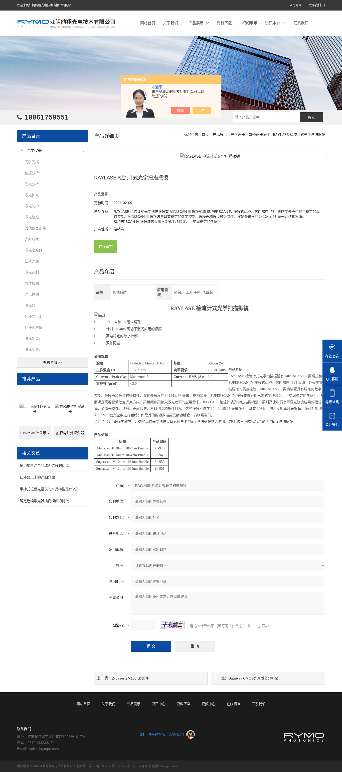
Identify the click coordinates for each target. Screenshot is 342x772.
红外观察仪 (33, 327)
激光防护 (32, 206)
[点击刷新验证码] (172, 625)
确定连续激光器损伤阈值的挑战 (44, 501)
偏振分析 (32, 173)
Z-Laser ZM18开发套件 (130, 678)
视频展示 (249, 23)
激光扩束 (32, 195)
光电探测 (32, 294)
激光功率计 (33, 349)
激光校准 (32, 217)
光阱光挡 (32, 162)
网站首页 (147, 23)
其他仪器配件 (35, 228)
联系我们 (315, 5)
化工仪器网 (139, 766)
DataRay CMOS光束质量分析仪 (253, 678)
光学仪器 (34, 150)
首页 (205, 135)
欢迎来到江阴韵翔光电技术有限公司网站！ (45, 5)
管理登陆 (154, 766)
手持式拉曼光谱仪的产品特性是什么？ (49, 489)
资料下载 (224, 23)
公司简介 (295, 5)
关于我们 (170, 23)
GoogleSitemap (170, 766)
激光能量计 (33, 338)
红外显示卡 (33, 316)
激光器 (30, 305)
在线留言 (106, 247)
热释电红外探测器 (70, 433)
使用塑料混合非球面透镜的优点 (44, 465)
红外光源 (32, 261)
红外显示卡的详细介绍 (37, 477)
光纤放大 (32, 239)
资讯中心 (272, 23)
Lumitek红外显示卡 (35, 433)
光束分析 (32, 184)
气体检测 (32, 283)
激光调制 (32, 272)
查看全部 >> (52, 362)
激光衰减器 (33, 250)
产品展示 (196, 23)
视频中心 (209, 704)
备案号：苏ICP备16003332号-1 (96, 766)
